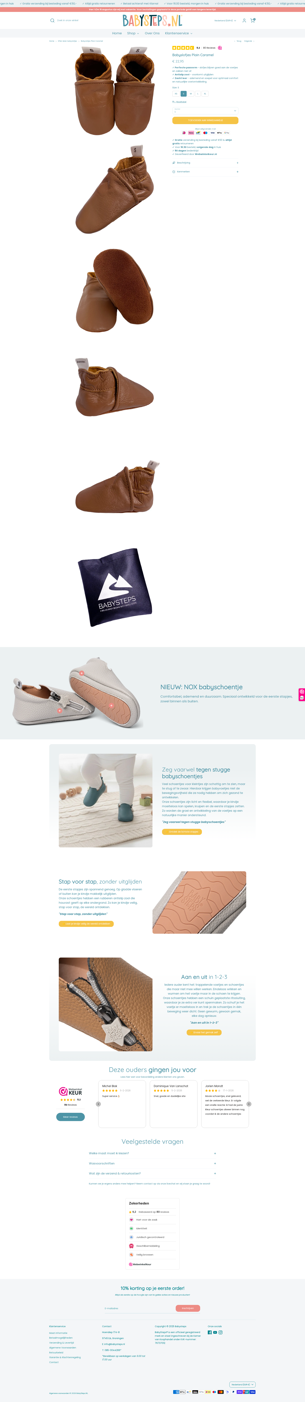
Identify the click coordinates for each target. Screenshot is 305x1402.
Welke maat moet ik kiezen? (109, 1153)
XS (176, 93)
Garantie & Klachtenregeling (65, 1357)
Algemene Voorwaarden (62, 1347)
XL (205, 93)
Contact (54, 1362)
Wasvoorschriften (102, 1163)
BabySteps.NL (82, 1393)
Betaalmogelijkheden (61, 1337)
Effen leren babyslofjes (67, 41)
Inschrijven (188, 1308)
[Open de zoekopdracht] (52, 20)
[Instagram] (220, 1332)
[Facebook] (210, 1332)
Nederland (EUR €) (224, 20)
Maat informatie (58, 1333)
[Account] (244, 20)
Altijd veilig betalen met (205, 129)
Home (117, 33)
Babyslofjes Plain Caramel (92, 41)
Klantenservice (177, 33)
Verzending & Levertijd (61, 1342)
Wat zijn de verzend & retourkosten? (115, 1173)
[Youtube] (215, 1332)
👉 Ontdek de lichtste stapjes (182, 831)
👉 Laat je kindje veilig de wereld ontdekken (86, 923)
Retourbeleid (56, 1352)
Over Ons (152, 33)
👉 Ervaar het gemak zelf (204, 1032)
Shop (131, 33)
